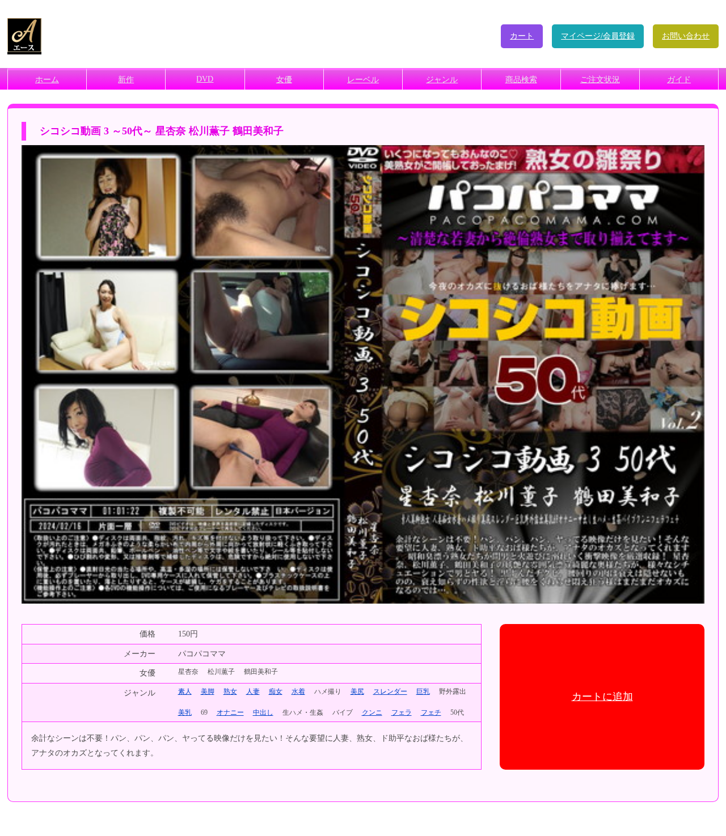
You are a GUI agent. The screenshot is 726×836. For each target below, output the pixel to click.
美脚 (207, 691)
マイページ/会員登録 (598, 36)
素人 (185, 691)
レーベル (363, 79)
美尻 (357, 691)
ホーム (47, 79)
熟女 (230, 691)
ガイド (679, 79)
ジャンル (442, 79)
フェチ (431, 712)
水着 (298, 691)
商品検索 (521, 79)
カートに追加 (602, 696)
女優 (284, 79)
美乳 (185, 712)
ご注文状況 (600, 79)
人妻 (253, 691)
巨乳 (423, 691)
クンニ (372, 712)
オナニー (230, 712)
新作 (126, 79)
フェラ (401, 712)
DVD (204, 79)
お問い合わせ (686, 36)
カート (522, 36)
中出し (263, 712)
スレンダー (390, 691)
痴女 (275, 691)
